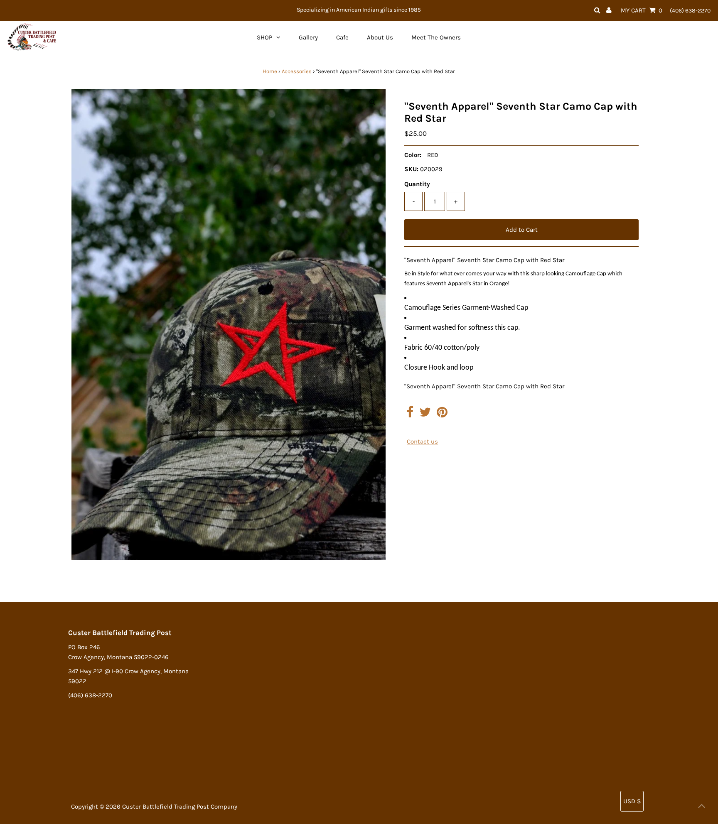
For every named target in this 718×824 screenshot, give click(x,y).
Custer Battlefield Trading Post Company (179, 806)
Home (270, 71)
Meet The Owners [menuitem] (436, 37)
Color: (412, 155)
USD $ (632, 801)
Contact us (422, 441)
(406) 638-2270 (690, 10)
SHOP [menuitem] (264, 37)
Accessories (297, 71)
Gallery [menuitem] (308, 37)
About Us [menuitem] (380, 37)
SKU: (411, 169)
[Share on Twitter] (425, 414)
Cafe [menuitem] (342, 37)
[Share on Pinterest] (442, 414)
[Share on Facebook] (409, 414)
